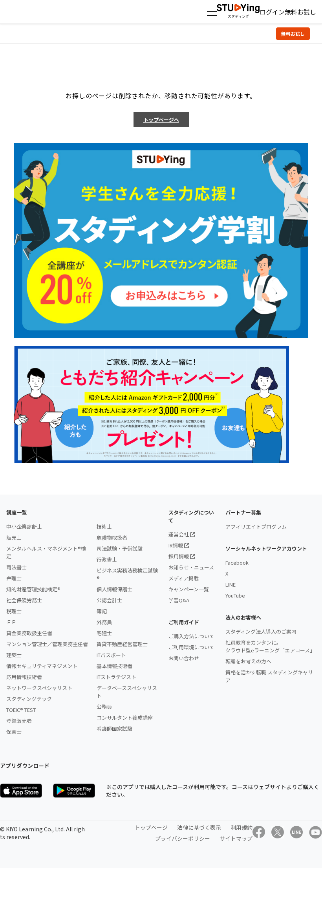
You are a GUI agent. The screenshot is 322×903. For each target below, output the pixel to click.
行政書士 (107, 559)
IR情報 (176, 545)
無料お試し (300, 11)
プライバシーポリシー (182, 838)
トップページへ (161, 119)
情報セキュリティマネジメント (41, 666)
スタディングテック (29, 699)
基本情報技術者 (114, 666)
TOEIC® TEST (21, 709)
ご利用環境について (191, 647)
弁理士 (14, 578)
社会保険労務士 (24, 600)
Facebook (237, 562)
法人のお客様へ (243, 617)
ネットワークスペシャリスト (39, 688)
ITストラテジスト (116, 677)
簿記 (102, 611)
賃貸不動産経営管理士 (122, 644)
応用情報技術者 (24, 677)
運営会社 (179, 534)
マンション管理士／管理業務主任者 (47, 644)
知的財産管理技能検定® (33, 589)
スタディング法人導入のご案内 (260, 631)
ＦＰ (11, 622)
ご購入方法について (191, 636)
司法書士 (16, 567)
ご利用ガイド (183, 622)
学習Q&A (178, 600)
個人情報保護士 (114, 589)
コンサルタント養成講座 (125, 717)
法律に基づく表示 (199, 827)
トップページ (151, 827)
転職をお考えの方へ (248, 661)
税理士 (14, 611)
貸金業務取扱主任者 (29, 633)
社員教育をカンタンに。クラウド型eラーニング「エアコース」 (270, 646)
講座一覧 (16, 512)
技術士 (104, 526)
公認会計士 (109, 600)
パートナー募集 (243, 512)
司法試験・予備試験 (120, 548)
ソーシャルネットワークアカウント (266, 548)
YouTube (235, 595)
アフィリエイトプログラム (256, 526)
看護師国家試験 (114, 728)
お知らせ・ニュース (191, 567)
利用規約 (241, 827)
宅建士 (104, 633)
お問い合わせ (183, 658)
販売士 (14, 537)
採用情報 (179, 556)
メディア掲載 (183, 578)
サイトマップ (236, 838)
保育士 (14, 731)
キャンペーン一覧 (188, 589)
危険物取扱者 (112, 537)
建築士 (14, 655)
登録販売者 (19, 720)
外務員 (104, 622)
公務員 (104, 706)
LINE (230, 584)
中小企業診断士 (24, 526)
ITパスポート (111, 655)
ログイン (272, 11)
